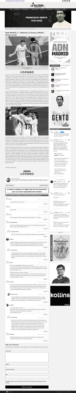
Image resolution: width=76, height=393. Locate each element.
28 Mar (66, 212)
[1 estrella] (25, 68)
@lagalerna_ (61, 212)
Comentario (8, 351)
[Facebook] (21, 72)
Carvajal (46, 101)
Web (6, 374)
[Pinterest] (28, 72)
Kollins (55, 181)
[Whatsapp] (30, 72)
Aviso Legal (59, 391)
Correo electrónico (10, 369)
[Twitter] (23, 72)
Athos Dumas (53, 88)
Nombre (7, 364)
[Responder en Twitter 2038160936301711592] (54, 189)
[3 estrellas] (26, 68)
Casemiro (31, 92)
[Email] (33, 72)
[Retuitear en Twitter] (56, 179)
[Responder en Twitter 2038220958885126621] (54, 176)
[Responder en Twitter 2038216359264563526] (54, 209)
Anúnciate (68, 391)
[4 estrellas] (27, 68)
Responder (45, 211)
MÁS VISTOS (55, 65)
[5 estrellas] (28, 68)
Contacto (64, 391)
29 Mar (64, 181)
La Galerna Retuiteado (61, 179)
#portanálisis (56, 197)
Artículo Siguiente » (44, 185)
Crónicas (12, 28)
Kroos (41, 77)
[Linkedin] (26, 72)
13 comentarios (45, 66)
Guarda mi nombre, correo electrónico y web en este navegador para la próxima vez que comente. (25, 382)
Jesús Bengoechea (14, 66)
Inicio (7, 28)
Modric (40, 98)
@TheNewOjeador (57, 183)
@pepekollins (59, 181)
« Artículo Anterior (10, 185)
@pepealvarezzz (65, 183)
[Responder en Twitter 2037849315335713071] (54, 229)
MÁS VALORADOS (66, 65)
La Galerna (53, 71)
